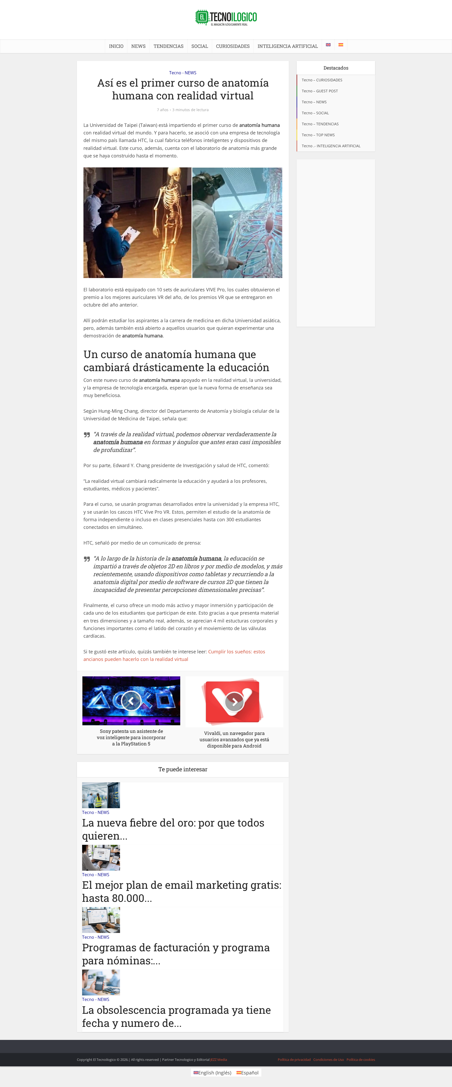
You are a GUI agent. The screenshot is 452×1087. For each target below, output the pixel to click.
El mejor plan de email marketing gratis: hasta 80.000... (181, 891)
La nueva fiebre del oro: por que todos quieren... (173, 829)
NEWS (138, 46)
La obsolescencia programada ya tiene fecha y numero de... (176, 1016)
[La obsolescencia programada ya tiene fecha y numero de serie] (101, 982)
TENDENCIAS (169, 46)
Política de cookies (361, 1059)
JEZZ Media (218, 1059)
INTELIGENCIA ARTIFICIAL (288, 46)
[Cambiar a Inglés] (328, 44)
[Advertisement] (336, 243)
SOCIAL (199, 46)
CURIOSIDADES (233, 46)
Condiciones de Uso (328, 1059)
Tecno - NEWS (182, 73)
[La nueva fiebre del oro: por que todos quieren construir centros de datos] (101, 795)
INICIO (116, 46)
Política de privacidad (294, 1059)
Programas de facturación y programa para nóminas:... (176, 953)
